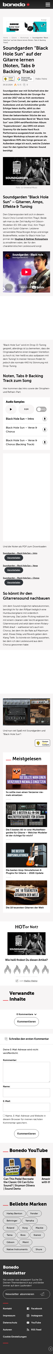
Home (5, 38)
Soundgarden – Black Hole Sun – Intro (20, 553)
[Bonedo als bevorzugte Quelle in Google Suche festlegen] (25, 79)
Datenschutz (10, 1322)
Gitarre (14, 38)
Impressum (9, 1315)
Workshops (24, 38)
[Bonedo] (16, 4)
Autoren (7, 1329)
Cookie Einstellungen (15, 1336)
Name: (6, 1086)
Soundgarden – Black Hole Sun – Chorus (21, 578)
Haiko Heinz (41, 79)
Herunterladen (13, 558)
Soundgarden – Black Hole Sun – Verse (20, 566)
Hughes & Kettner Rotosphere (31, 239)
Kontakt (7, 1308)
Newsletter (19, 1294)
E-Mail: (7, 1101)
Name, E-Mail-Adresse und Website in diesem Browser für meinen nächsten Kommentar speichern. (24, 1119)
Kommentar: (10, 1060)
